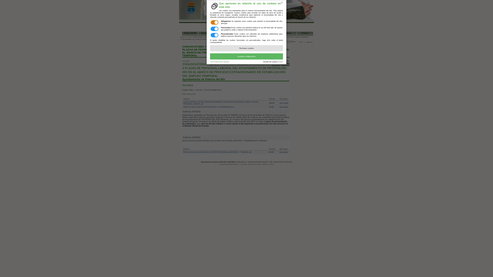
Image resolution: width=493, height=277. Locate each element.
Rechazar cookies (246, 48)
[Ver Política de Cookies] (220, 62)
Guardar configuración (246, 56)
